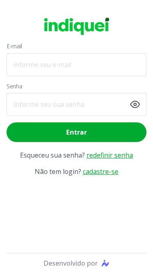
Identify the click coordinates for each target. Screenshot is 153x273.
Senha (14, 86)
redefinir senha (109, 155)
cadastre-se (100, 171)
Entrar (76, 132)
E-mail (14, 46)
